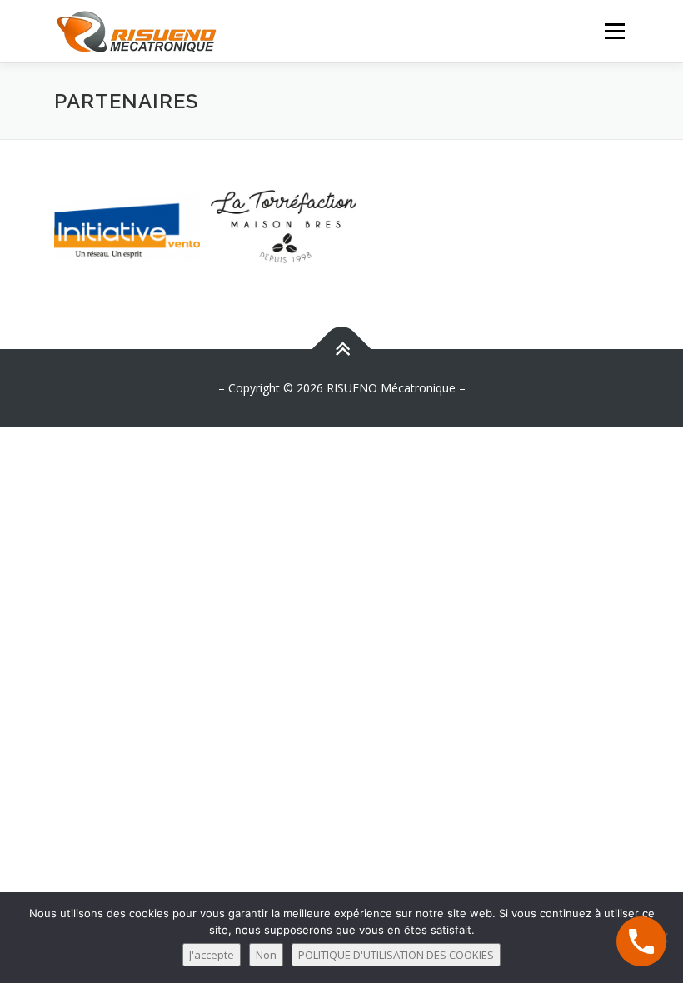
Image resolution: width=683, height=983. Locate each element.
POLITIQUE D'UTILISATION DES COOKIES (396, 954)
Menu (614, 30)
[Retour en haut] (341, 348)
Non (266, 954)
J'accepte (211, 954)
